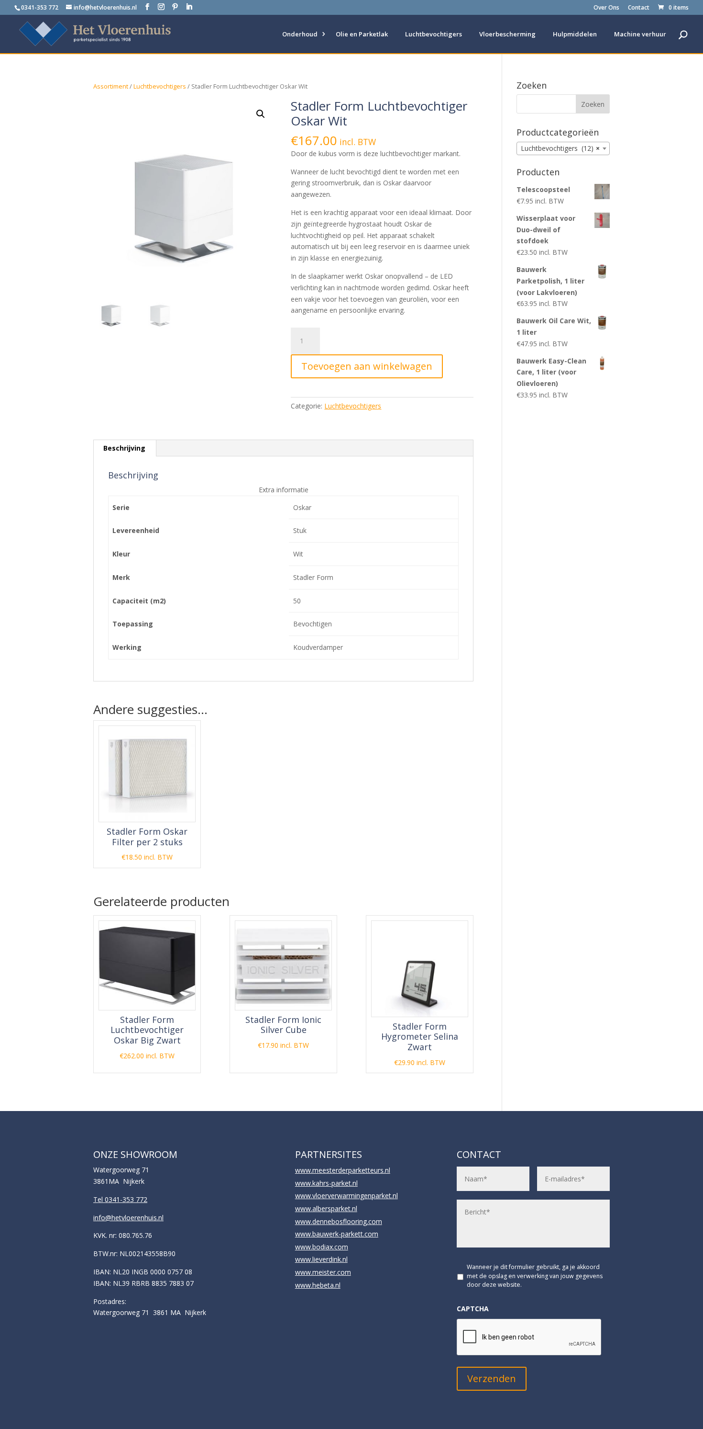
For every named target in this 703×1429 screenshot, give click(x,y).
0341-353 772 (39, 7)
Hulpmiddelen (575, 34)
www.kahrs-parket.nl (326, 1183)
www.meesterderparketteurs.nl (342, 1170)
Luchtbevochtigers (433, 34)
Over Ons (606, 8)
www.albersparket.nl (326, 1208)
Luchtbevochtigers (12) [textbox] (560, 148)
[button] (260, 114)
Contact (638, 8)
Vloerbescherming (507, 34)
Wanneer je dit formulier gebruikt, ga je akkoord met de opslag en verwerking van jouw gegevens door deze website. (535, 1276)
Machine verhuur (640, 34)
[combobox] (563, 148)
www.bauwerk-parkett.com (336, 1233)
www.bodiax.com (321, 1246)
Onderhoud (300, 34)
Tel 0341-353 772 (120, 1199)
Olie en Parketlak (362, 34)
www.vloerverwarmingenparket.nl (346, 1195)
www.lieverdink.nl (321, 1259)
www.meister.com (323, 1272)
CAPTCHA (473, 1308)
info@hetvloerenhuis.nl (128, 1217)
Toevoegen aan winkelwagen (366, 366)
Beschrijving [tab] (124, 448)
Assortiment (110, 86)
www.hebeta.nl (318, 1285)
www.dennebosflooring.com (338, 1221)
